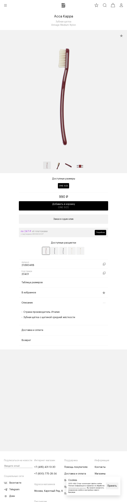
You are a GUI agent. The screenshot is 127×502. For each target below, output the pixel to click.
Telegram (14, 489)
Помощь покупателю (76, 467)
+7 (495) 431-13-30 (44, 467)
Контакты (100, 467)
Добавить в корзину (63, 206)
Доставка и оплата (75, 474)
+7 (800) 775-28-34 (45, 474)
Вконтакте (15, 483)
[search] (105, 5)
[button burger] (5, 5)
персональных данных (77, 488)
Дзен (12, 496)
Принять (112, 486)
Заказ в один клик (63, 219)
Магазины (100, 474)
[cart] (113, 5)
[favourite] (96, 5)
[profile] (121, 5)
